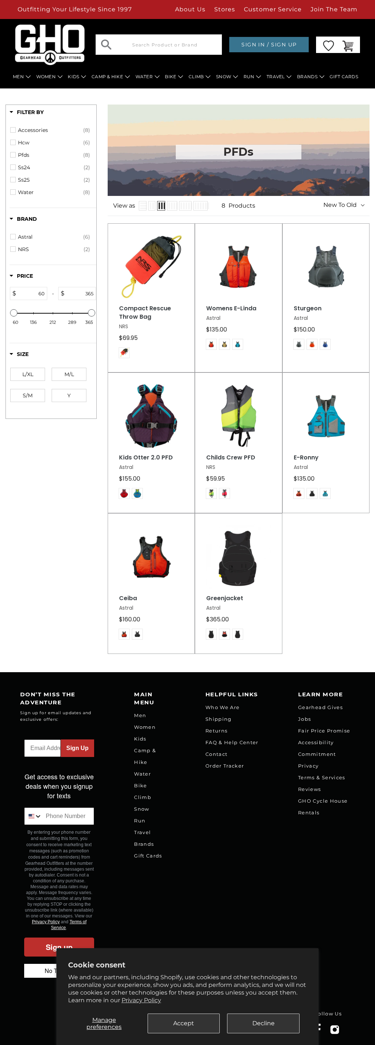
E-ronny (306, 458)
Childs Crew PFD (230, 458)
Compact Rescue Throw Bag (145, 312)
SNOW (223, 76)
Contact (216, 754)
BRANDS (307, 76)
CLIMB (196, 76)
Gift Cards (148, 856)
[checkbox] (54, 130)
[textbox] (31, 293)
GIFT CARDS (344, 76)
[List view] (143, 206)
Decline (263, 1023)
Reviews (309, 789)
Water (142, 774)
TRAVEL (276, 76)
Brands (144, 844)
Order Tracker (224, 766)
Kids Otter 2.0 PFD (146, 458)
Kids (140, 739)
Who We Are (222, 707)
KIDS (73, 76)
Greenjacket (224, 598)
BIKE (170, 76)
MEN (18, 76)
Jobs (304, 719)
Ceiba (128, 598)
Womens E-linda (231, 308)
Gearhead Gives (320, 707)
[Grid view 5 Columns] (185, 206)
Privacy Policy (141, 1000)
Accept (183, 1023)
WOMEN (46, 76)
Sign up (59, 947)
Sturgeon (308, 308)
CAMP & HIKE (107, 76)
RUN (249, 76)
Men (140, 715)
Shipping (218, 719)
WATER (144, 76)
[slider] (14, 313)
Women (145, 727)
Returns (216, 731)
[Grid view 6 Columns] (200, 206)
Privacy (308, 766)
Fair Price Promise (324, 731)
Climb (142, 797)
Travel (142, 832)
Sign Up (77, 748)
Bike (140, 785)
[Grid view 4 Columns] (172, 206)
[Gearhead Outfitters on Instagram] (334, 1032)
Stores (224, 9)
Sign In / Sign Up (269, 44)
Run (139, 820)
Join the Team (334, 9)
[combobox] (33, 816)
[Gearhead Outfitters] (50, 44)
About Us (190, 9)
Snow (141, 809)
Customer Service (273, 9)
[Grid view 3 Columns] (161, 206)
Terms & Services (321, 777)
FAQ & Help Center (232, 742)
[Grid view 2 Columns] (151, 206)
